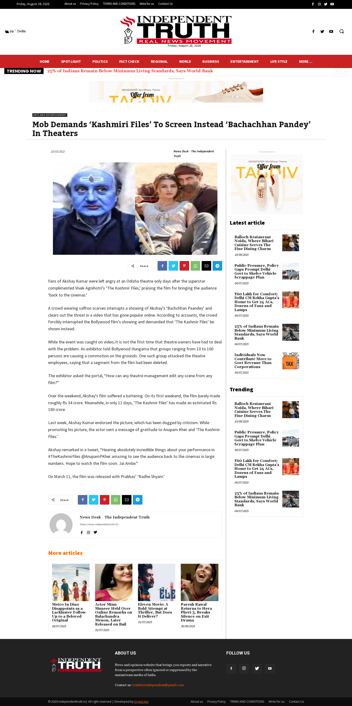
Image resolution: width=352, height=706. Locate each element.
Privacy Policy (216, 702)
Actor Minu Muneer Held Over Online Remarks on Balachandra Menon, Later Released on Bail (113, 614)
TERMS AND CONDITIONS (247, 702)
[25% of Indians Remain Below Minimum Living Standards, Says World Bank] (290, 332)
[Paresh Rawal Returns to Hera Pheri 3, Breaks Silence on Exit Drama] (199, 582)
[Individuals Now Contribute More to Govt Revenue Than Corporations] (290, 360)
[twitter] (95, 532)
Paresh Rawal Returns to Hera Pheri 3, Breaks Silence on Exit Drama (196, 612)
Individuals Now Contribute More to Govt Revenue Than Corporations (253, 361)
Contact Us (296, 702)
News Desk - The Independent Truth (193, 153)
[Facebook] (231, 668)
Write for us (276, 702)
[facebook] (81, 532)
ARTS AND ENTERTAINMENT (49, 115)
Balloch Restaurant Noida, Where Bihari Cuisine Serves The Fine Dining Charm (253, 243)
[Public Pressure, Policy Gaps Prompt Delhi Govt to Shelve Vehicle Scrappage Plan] (290, 271)
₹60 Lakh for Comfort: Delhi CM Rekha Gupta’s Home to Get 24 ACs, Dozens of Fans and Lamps (256, 302)
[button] (341, 31)
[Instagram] (244, 668)
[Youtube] (270, 668)
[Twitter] (257, 668)
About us (197, 702)
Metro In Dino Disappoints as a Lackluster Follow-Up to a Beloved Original (69, 612)
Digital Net (141, 702)
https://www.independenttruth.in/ (99, 524)
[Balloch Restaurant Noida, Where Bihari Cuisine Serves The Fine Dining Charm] (290, 242)
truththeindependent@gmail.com (158, 685)
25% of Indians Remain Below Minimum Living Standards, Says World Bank (130, 71)
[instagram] (88, 532)
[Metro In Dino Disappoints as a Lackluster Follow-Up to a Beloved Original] (70, 582)
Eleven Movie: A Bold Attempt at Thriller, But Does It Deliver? (155, 610)
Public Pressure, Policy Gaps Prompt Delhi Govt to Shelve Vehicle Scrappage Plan (256, 271)
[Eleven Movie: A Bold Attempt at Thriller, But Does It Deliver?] (156, 582)
